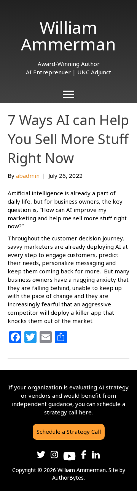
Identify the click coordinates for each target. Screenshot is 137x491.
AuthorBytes (68, 477)
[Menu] (68, 94)
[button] (69, 432)
